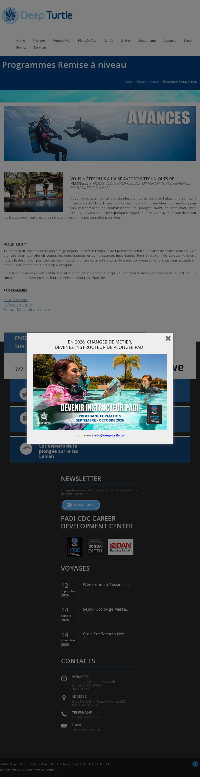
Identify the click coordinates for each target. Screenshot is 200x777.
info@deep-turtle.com (110, 435)
